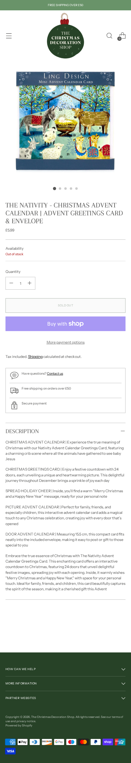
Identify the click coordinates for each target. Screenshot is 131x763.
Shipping (35, 356)
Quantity (12, 271)
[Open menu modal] (8, 36)
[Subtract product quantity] (11, 283)
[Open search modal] (109, 36)
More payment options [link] (66, 342)
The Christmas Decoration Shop (52, 717)
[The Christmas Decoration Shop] (65, 35)
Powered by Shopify (18, 725)
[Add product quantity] (29, 283)
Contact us (55, 374)
